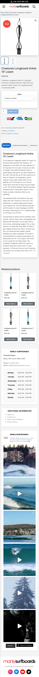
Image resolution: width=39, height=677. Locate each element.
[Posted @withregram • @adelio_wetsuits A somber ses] (19, 626)
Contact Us (11, 417)
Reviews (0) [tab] (34, 145)
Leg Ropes (20, 12)
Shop (7, 12)
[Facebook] (16, 671)
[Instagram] (10, 671)
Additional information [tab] (20, 145)
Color (20, 94)
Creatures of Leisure (12, 133)
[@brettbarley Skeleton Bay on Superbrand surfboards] (19, 494)
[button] (35, 20)
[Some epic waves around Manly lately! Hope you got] (19, 460)
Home (3, 12)
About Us (10, 415)
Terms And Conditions (15, 419)
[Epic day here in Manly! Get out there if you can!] (19, 527)
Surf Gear (13, 12)
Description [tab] (6, 145)
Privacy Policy (12, 422)
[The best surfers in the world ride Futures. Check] (19, 560)
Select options (11, 304)
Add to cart (13, 111)
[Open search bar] (33, 6)
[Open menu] (4, 6)
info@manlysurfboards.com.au (19, 365)
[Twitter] (28, 671)
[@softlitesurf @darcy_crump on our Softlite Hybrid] (19, 593)
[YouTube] (22, 671)
